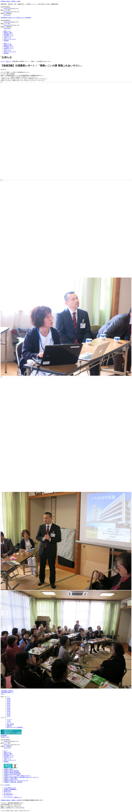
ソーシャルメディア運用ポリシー (13, 797)
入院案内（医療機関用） (10, 789)
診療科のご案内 (8, 32)
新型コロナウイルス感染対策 (15, 727)
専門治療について (8, 34)
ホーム (2, 61)
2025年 (8, 700)
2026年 (8, 698)
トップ (5, 750)
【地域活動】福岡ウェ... (7, 692)
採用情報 (6, 40)
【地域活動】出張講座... (7, 690)
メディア (9, 722)
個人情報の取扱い (8, 794)
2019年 (8, 709)
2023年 (8, 703)
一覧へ (2, 694)
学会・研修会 (10, 724)
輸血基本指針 (7, 791)
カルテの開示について (10, 787)
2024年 (8, 701)
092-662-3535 (7, 11)
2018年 (8, 711)
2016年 (8, 714)
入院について (7, 37)
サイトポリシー (8, 795)
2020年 (8, 708)
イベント (9, 719)
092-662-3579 (7, 8)
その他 (8, 721)
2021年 (8, 706)
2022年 (8, 705)
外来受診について (8, 36)
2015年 (8, 716)
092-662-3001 (7, 15)
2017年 (8, 713)
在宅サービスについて (10, 39)
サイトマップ (7, 792)
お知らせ (8, 61)
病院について (7, 31)
